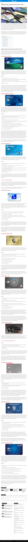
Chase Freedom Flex (6, 143)
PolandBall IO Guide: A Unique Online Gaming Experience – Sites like (8, 509)
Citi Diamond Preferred (7, 322)
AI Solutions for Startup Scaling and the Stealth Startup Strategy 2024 (8, 511)
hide (7, 36)
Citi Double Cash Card (6, 56)
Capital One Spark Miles (8, 443)
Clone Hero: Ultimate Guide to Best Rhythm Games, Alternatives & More (8, 506)
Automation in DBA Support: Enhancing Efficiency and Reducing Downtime (15, 490)
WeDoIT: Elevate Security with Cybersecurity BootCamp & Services (24, 490)
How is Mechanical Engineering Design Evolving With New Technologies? (6, 490)
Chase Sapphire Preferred (7, 93)
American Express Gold (7, 233)
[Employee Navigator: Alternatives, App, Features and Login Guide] (3, 513)
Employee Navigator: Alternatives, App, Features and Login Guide (8, 514)
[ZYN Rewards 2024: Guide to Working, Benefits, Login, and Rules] (3, 516)
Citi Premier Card (5, 276)
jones (6, 5)
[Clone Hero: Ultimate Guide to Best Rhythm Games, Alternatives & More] (3, 505)
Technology (2, 3)
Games (5, 507)
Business (5, 510)
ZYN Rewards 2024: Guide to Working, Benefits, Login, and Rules (8, 517)
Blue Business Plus (6, 402)
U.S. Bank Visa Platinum (7, 362)
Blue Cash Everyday (6, 190)
